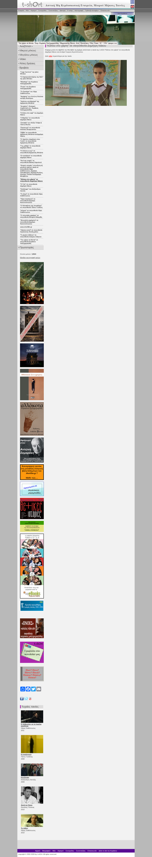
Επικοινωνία (105, 10)
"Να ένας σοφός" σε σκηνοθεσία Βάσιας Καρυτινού (31, 161)
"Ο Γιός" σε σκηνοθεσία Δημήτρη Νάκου (28, 185)
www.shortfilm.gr (26, 227)
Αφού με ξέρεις (27, 805)
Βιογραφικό (46, 851)
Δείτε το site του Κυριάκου (108, 851)
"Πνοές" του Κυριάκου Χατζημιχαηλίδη (28, 87)
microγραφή (79, 10)
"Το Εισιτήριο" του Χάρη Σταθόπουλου (28, 92)
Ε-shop (70, 10)
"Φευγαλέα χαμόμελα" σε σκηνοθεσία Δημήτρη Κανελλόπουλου (29, 222)
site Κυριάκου (122, 13)
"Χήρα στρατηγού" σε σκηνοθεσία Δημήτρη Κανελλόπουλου (27, 200)
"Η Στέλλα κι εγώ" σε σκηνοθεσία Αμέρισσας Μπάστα (31, 151)
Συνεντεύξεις (53, 10)
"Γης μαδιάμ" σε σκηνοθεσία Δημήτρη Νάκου (30, 147)
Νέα (27, 10)
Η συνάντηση (26, 754)
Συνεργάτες (42, 10)
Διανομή (62, 10)
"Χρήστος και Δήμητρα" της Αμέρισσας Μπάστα (29, 102)
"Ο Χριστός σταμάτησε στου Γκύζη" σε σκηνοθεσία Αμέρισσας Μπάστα (30, 141)
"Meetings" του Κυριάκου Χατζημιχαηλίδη (29, 82)
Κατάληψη (25, 777)
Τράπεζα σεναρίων (92, 10)
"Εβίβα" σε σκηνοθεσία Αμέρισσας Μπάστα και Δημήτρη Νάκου (31, 134)
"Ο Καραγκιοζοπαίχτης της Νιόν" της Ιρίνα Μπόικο (31, 78)
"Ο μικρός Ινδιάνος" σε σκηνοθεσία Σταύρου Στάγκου (30, 236)
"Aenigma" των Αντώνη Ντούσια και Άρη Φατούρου (31, 97)
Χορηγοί (33, 10)
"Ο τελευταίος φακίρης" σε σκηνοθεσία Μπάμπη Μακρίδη (31, 216)
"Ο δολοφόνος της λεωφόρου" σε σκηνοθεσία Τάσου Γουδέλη (31, 206)
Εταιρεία (21, 10)
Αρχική (37, 851)
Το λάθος (24, 828)
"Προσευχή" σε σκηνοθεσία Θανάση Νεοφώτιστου (30, 128)
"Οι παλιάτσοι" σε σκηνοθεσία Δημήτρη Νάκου (31, 156)
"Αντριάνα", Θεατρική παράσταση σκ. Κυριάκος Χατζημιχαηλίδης (29, 108)
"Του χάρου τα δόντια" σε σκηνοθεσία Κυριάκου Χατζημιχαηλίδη (29, 241)
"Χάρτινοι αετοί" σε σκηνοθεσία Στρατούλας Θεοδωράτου (31, 231)
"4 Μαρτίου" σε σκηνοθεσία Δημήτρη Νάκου (30, 118)
